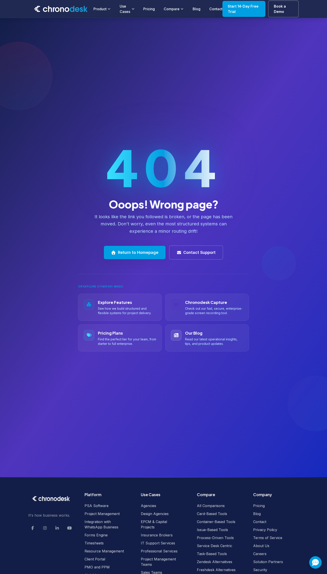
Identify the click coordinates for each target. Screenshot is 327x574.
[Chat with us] (315, 562)
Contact (215, 9)
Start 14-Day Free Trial (243, 9)
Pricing (149, 9)
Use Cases (125, 9)
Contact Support (199, 252)
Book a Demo (280, 9)
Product (100, 9)
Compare (172, 9)
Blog (196, 9)
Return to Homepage (138, 252)
